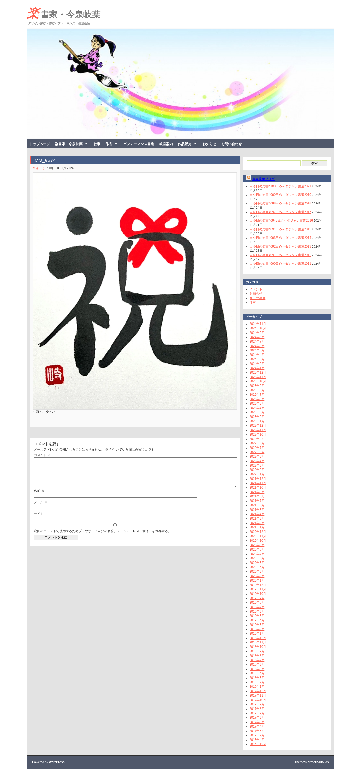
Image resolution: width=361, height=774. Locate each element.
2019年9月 (257, 598)
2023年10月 (258, 381)
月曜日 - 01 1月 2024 (60, 168)
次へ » (51, 411)
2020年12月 (258, 532)
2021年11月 (258, 483)
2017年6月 (257, 717)
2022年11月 (258, 430)
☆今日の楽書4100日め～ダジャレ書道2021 (280, 186)
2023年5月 (257, 403)
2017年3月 (257, 731)
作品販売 (185, 144)
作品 (108, 144)
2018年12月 (258, 638)
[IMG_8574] (134, 291)
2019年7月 (257, 607)
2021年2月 (257, 523)
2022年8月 (257, 443)
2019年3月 (257, 625)
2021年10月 (258, 487)
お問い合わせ (231, 144)
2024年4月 (257, 355)
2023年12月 (258, 372)
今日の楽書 (257, 298)
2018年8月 (257, 655)
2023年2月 (257, 417)
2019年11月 (258, 589)
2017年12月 (258, 691)
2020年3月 (257, 571)
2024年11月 (258, 324)
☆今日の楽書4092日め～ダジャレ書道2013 (280, 246)
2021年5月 (257, 509)
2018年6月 (257, 664)
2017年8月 (257, 709)
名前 (39, 491)
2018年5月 (257, 669)
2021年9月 (257, 492)
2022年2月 (257, 470)
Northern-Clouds (317, 762)
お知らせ (209, 144)
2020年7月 (257, 554)
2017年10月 (258, 700)
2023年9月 (257, 386)
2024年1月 (257, 368)
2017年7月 (257, 713)
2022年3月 (257, 465)
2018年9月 (257, 651)
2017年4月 (257, 726)
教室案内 (166, 144)
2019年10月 (258, 594)
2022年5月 (257, 456)
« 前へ (37, 411)
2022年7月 (257, 448)
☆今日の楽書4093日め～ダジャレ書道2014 (280, 238)
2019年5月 (257, 616)
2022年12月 (258, 425)
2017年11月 (258, 695)
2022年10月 (258, 434)
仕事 (97, 144)
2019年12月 (258, 585)
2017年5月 (257, 722)
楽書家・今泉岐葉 (64, 13)
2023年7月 (257, 394)
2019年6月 (257, 611)
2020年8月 (257, 549)
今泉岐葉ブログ (263, 179)
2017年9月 (257, 704)
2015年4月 (257, 740)
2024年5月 (257, 350)
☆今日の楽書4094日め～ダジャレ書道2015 (280, 229)
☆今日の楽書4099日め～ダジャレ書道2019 (280, 195)
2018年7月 (257, 660)
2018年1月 (257, 686)
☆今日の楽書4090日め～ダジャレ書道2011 (280, 263)
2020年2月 (257, 576)
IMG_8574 (44, 160)
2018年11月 (258, 642)
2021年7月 (257, 501)
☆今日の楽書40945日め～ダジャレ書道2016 (281, 220)
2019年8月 (257, 602)
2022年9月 (257, 439)
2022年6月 (257, 452)
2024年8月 (257, 337)
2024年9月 (257, 333)
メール (41, 502)
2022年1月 (257, 474)
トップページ (39, 144)
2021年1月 (257, 527)
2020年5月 (257, 563)
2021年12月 (258, 479)
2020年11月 (258, 536)
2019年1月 (257, 633)
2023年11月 (258, 377)
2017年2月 (257, 735)
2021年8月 (257, 496)
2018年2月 (257, 682)
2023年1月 (257, 421)
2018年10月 (258, 647)
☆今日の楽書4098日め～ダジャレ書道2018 (280, 203)
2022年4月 (257, 461)
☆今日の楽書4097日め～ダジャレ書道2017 (280, 212)
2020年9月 (257, 545)
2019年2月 (257, 629)
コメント (42, 455)
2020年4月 (257, 567)
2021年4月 (257, 514)
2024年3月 (257, 359)
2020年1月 (257, 580)
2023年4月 (257, 408)
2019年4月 (257, 620)
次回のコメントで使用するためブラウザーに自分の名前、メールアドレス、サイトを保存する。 (102, 531)
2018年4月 (257, 673)
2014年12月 (258, 744)
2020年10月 (258, 540)
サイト (38, 514)
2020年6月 (257, 558)
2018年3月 (257, 678)
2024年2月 (257, 363)
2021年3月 (257, 518)
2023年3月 (257, 412)
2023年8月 (257, 390)
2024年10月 (258, 328)
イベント (256, 289)
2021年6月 (257, 505)
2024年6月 (257, 346)
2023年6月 (257, 399)
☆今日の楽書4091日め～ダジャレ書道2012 (280, 255)
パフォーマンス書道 (138, 144)
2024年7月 (257, 341)
